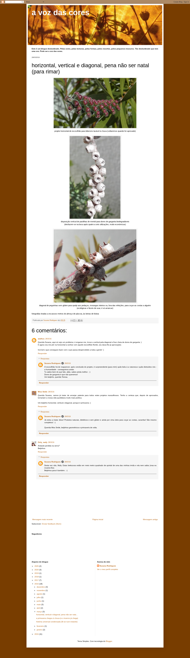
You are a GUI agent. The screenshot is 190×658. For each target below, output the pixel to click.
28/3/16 (48, 339)
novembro (41, 590)
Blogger (109, 641)
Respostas (45, 359)
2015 (37, 634)
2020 (37, 570)
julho (39, 597)
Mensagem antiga (150, 519)
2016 (37, 584)
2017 (37, 580)
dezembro (41, 587)
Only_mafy (42, 442)
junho (39, 601)
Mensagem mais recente (42, 519)
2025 (37, 566)
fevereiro (40, 626)
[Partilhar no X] (76, 320)
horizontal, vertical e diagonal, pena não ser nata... (57, 615)
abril (39, 608)
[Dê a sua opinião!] (74, 320)
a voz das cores (60, 12)
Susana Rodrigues (52, 363)
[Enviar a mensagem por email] (71, 320)
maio (39, 604)
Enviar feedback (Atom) (51, 524)
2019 (37, 573)
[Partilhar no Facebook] (79, 320)
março (39, 612)
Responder (42, 353)
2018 (37, 577)
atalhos (41, 339)
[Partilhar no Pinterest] (81, 320)
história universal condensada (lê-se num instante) (57, 622)
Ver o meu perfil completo (107, 569)
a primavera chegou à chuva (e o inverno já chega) (57, 618)
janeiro (40, 630)
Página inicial (97, 519)
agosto (40, 594)
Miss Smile (42, 392)
